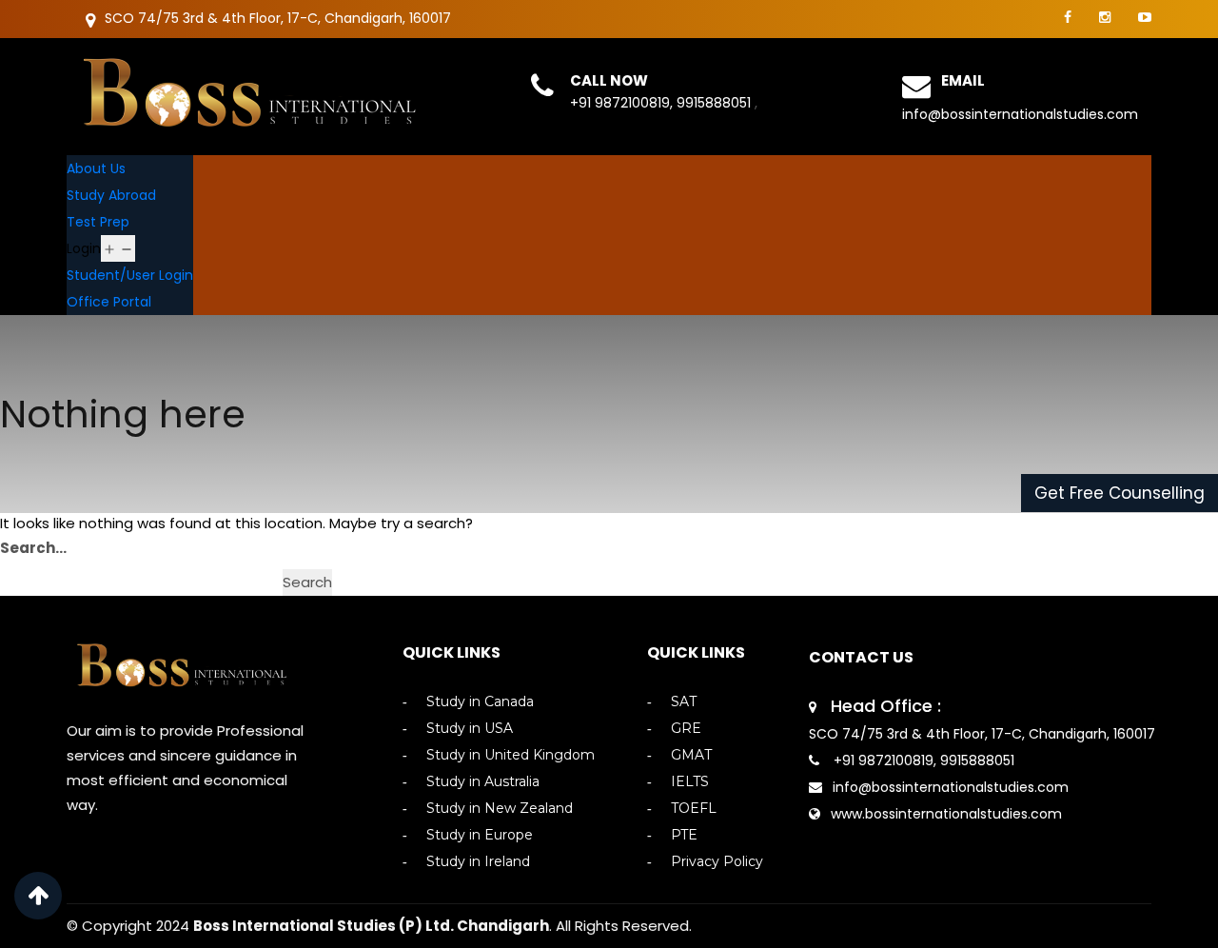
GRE (686, 729)
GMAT (691, 755)
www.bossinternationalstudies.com (946, 813)
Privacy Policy (717, 862)
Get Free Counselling (1119, 493)
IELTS (690, 782)
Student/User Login (130, 275)
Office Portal (109, 301)
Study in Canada (480, 702)
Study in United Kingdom (510, 755)
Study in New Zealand (499, 808)
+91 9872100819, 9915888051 (662, 102)
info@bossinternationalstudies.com (1020, 114)
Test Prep (98, 221)
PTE (684, 835)
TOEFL (694, 808)
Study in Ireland (478, 862)
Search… (33, 548)
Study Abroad (111, 195)
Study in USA (469, 729)
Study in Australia (483, 782)
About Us (96, 168)
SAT (684, 702)
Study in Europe (479, 835)
